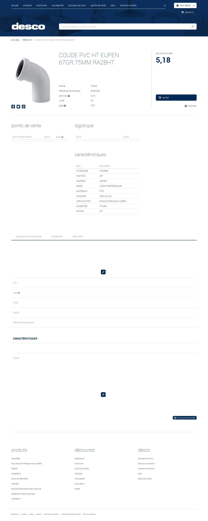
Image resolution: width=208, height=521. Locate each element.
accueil (14, 5)
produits (27, 5)
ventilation (15, 498)
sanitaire (15, 483)
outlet (77, 488)
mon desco (185, 5)
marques (78, 473)
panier (189, 12)
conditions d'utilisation (51, 514)
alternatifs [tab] (78, 236)
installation (16, 473)
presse (31, 514)
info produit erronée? (186, 417)
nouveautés (58, 5)
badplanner (79, 458)
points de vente (98, 5)
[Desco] (31, 24)
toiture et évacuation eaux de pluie (26, 488)
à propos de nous (77, 5)
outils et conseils (128, 5)
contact (23, 514)
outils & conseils (82, 468)
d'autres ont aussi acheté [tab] (28, 236)
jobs (113, 5)
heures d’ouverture (146, 468)
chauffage (15, 458)
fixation (14, 468)
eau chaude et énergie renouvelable (26, 463)
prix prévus (79, 483)
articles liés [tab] (57, 236)
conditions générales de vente (71, 514)
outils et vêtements (19, 478)
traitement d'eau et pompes (23, 493)
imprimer (192, 105)
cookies (38, 514)
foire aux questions (146, 463)
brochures (42, 5)
